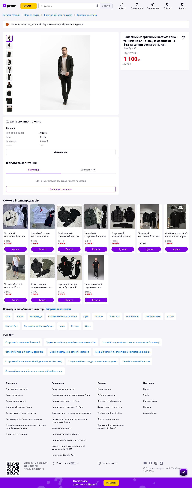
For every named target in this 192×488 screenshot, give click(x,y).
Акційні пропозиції (16, 401)
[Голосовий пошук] (97, 6)
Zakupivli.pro (149, 413)
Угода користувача (61, 428)
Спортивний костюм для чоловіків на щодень (92, 361)
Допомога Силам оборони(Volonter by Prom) (111, 426)
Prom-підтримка (14, 395)
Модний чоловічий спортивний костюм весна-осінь (122, 351)
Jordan (170, 316)
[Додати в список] (183, 37)
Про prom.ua (104, 389)
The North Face (152, 316)
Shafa (146, 395)
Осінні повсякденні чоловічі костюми (69, 351)
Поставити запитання (61, 189)
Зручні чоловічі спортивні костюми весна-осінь (71, 342)
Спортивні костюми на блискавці (22, 342)
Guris (88, 326)
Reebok (75, 326)
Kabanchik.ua (150, 401)
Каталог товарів (11, 14)
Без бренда (36, 316)
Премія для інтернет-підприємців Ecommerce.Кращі (69, 420)
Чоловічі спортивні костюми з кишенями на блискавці (131, 342)
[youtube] (145, 463)
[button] (15, 249)
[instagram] (156, 463)
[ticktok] (161, 463)
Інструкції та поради (16, 434)
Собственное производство (62, 316)
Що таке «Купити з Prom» (19, 407)
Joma (62, 326)
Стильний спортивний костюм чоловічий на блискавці (33, 371)
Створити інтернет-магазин (66, 395)
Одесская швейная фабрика (38, 326)
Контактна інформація (109, 401)
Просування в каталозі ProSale (67, 407)
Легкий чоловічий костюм (136, 361)
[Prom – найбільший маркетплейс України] (9, 6)
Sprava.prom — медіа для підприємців (71, 413)
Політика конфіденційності (66, 434)
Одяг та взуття (31, 14)
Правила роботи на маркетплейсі (69, 440)
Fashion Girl (11, 326)
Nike (7, 316)
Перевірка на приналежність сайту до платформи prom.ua (26, 426)
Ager (85, 316)
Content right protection (110, 413)
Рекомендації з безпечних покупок (24, 419)
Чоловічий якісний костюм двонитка (24, 351)
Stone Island (132, 316)
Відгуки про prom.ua (108, 419)
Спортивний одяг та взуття (58, 14)
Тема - (63, 463)
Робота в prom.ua (107, 395)
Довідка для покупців (17, 389)
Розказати (111, 482)
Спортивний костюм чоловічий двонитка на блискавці (33, 361)
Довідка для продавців (63, 389)
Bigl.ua (146, 389)
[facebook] (150, 463)
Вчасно (147, 407)
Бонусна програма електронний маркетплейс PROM (68, 447)
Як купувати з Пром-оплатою (21, 413)
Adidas (19, 316)
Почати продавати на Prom (66, 401)
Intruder (99, 316)
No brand (114, 316)
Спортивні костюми (87, 14)
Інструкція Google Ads (63, 455)
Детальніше (60, 152)
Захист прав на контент (110, 407)
